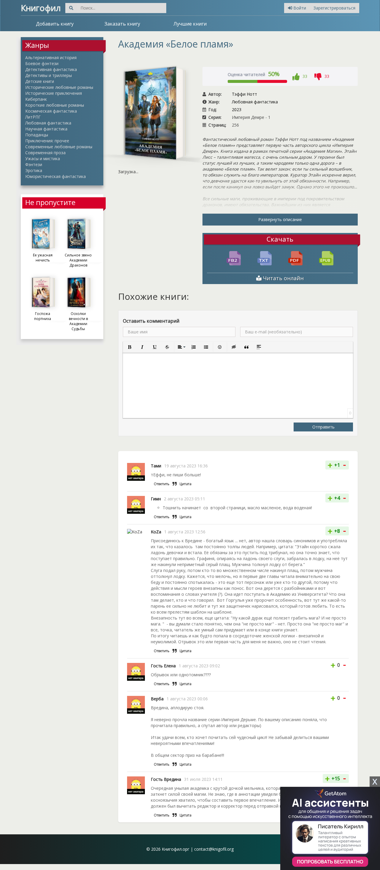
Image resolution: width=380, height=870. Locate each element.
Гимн (156, 499)
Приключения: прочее (47, 141)
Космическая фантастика (51, 111)
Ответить (162, 483)
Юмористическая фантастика (55, 176)
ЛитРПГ (33, 117)
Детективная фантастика (51, 69)
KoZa (156, 532)
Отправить (323, 427)
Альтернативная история (51, 57)
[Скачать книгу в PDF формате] (295, 258)
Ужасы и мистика (42, 158)
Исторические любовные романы (59, 87)
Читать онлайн (283, 278)
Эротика (33, 170)
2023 (236, 109)
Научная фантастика (46, 129)
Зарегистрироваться (334, 8)
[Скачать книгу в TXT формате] (264, 258)
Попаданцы (36, 135)
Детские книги (39, 81)
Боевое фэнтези (41, 63)
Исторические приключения (53, 93)
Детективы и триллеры (48, 75)
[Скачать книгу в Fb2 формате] (234, 258)
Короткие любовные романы (54, 105)
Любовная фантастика (48, 123)
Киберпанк (36, 99)
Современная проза (45, 152)
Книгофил (41, 7)
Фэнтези (33, 164)
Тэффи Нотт (244, 94)
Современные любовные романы (58, 146)
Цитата (185, 483)
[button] (129, 347)
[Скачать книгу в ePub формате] (326, 258)
